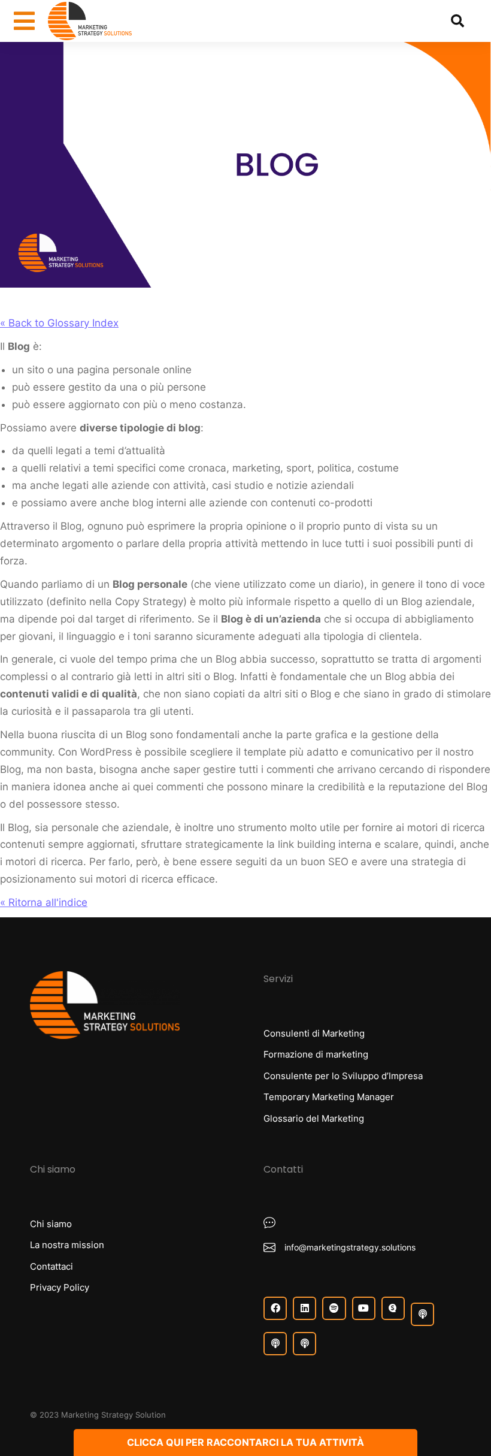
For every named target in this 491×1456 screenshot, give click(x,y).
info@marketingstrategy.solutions (350, 1247)
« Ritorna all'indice (43, 902)
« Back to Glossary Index (59, 323)
